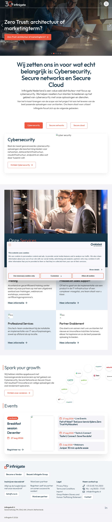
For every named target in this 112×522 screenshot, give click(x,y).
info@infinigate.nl (93, 491)
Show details (94, 270)
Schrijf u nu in (11, 494)
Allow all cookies (88, 276)
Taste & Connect (76, 435)
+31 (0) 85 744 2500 (94, 486)
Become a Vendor (14, 474)
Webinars (74, 446)
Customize (55, 276)
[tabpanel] (56, 153)
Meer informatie (16, 302)
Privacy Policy (62, 486)
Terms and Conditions (66, 488)
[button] (51, 53)
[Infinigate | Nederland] (15, 4)
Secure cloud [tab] (79, 125)
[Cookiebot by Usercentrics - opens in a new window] (94, 245)
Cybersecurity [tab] (33, 125)
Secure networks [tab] (56, 125)
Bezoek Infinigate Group (37, 474)
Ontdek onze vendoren (17, 393)
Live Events (80, 421)
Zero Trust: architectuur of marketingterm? (26, 37)
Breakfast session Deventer (14, 428)
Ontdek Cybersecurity (20, 165)
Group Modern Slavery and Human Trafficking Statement (69, 495)
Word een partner (39, 481)
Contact (87, 497)
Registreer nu (13, 449)
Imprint (60, 491)
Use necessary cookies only (24, 276)
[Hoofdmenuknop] (106, 3)
